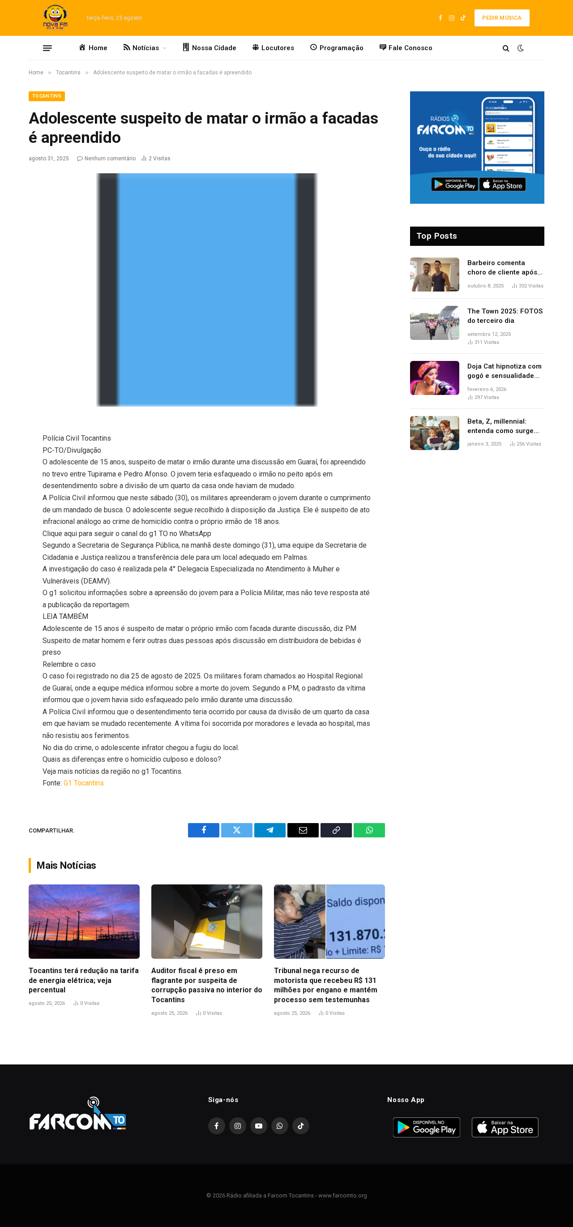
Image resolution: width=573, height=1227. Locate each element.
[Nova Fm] (54, 18)
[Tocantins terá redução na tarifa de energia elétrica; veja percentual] (84, 921)
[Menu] (47, 48)
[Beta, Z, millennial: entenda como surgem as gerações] (434, 433)
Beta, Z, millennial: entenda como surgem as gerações (503, 426)
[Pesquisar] (506, 48)
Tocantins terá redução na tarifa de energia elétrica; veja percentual (84, 980)
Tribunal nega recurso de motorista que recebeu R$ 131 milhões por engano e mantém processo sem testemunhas (325, 985)
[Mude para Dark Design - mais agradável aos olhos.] (519, 47)
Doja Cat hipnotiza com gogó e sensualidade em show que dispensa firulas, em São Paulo (504, 371)
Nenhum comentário (110, 158)
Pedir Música (502, 18)
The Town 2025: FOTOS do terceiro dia (505, 316)
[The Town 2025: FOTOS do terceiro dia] (434, 323)
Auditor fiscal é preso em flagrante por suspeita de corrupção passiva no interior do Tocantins (206, 985)
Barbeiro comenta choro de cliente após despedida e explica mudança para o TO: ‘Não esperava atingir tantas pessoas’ (502, 268)
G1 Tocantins (84, 783)
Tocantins (46, 96)
